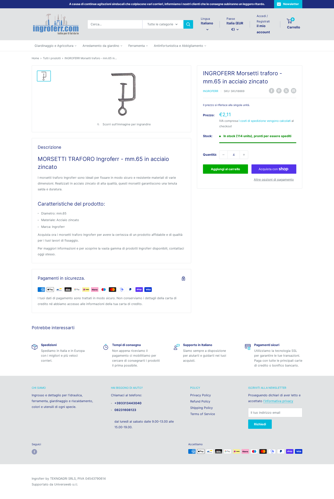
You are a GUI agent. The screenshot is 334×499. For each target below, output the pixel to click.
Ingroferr (210, 91)
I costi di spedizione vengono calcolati (265, 120)
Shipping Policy (201, 408)
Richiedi (260, 424)
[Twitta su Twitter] (286, 91)
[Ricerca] (188, 24)
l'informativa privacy (278, 401)
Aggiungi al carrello (225, 169)
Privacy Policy (200, 395)
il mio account (263, 29)
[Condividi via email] (293, 91)
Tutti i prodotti (52, 58)
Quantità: (210, 154)
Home (35, 58)
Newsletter (291, 4)
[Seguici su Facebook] (34, 452)
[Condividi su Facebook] (271, 91)
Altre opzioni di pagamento (274, 179)
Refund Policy (200, 401)
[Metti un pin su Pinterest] (279, 91)
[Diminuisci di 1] (223, 155)
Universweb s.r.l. (66, 484)
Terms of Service (202, 414)
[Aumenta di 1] (244, 155)
